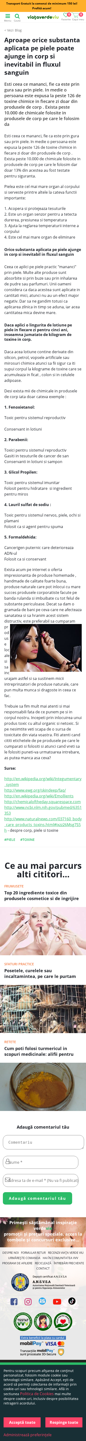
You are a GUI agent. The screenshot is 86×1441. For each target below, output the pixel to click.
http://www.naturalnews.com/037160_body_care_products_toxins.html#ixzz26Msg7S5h (43, 824)
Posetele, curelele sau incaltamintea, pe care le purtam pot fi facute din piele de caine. (40, 974)
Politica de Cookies (37, 1393)
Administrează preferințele (28, 1434)
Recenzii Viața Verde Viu (66, 1253)
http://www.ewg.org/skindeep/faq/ (35, 790)
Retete (10, 1042)
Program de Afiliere (17, 1263)
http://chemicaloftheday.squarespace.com (42, 801)
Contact (43, 1268)
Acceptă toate (22, 1422)
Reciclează (43, 1263)
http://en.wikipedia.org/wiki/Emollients (39, 796)
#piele (9, 839)
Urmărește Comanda (24, 1258)
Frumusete (14, 886)
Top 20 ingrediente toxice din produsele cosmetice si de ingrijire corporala (41, 896)
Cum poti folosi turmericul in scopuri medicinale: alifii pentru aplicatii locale (39, 1052)
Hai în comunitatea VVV (60, 1258)
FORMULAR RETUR (33, 1253)
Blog (18, 30)
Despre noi (10, 1253)
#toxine (27, 839)
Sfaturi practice (19, 964)
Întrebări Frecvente (69, 1263)
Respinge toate (64, 1422)
